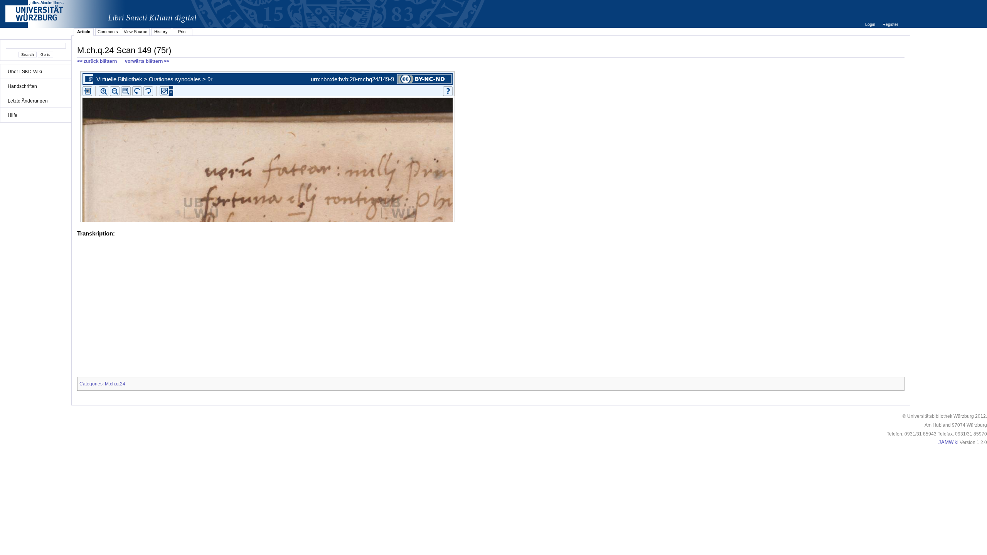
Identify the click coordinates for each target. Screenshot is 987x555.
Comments (108, 31)
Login (870, 24)
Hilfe (12, 115)
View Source (135, 31)
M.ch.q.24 (115, 384)
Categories (91, 384)
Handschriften (22, 86)
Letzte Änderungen (28, 101)
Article (83, 31)
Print (182, 31)
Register (890, 24)
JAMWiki (948, 442)
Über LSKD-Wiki (25, 71)
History (161, 31)
